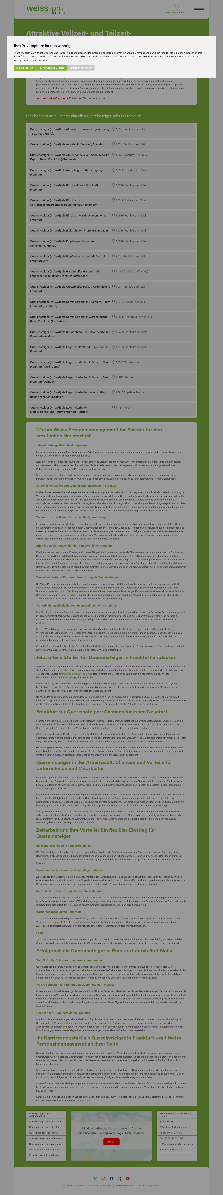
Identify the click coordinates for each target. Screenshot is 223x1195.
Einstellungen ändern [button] (81, 67)
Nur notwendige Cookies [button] (51, 67)
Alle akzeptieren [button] (24, 67)
